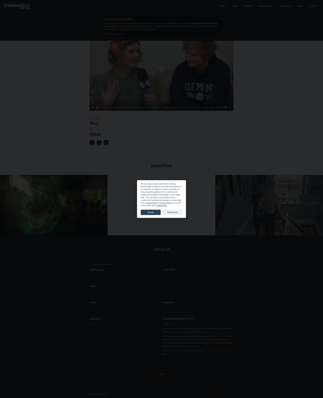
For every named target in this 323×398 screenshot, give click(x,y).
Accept (151, 212)
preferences (162, 205)
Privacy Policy (165, 203)
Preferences (172, 212)
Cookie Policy (151, 203)
